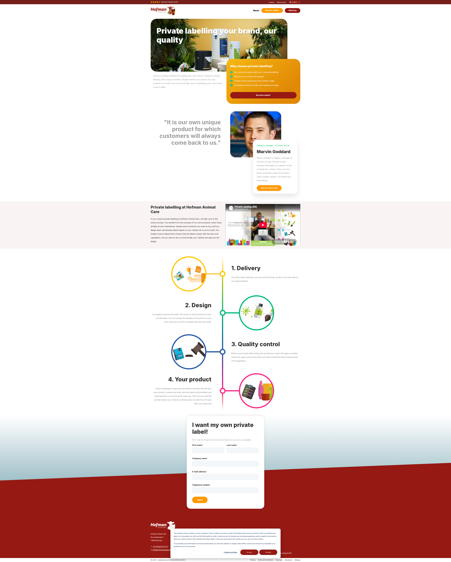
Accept (249, 552)
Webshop (293, 10)
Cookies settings (230, 552)
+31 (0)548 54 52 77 (160, 547)
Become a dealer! (263, 95)
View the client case (269, 188)
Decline (268, 552)
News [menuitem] (256, 10)
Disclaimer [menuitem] (288, 560)
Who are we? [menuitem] (281, 2)
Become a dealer (272, 10)
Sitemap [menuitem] (297, 560)
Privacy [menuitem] (252, 560)
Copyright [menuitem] (279, 560)
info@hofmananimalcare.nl (162, 550)
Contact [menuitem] (271, 2)
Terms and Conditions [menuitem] (265, 560)
